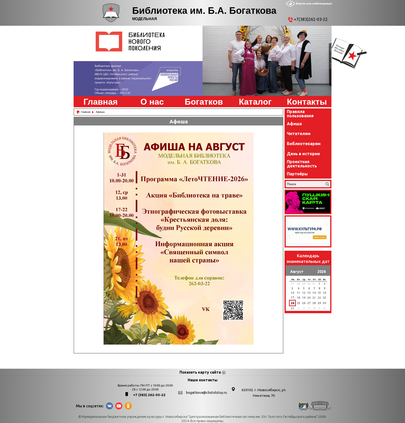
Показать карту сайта (200, 372)
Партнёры (297, 173)
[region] (138, 61)
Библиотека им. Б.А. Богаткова (204, 10)
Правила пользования (300, 113)
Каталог (255, 102)
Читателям (299, 133)
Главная (100, 102)
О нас (152, 102)
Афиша (294, 123)
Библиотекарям (304, 143)
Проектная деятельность (302, 163)
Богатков (204, 102)
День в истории (303, 153)
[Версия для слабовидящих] (290, 6)
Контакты (307, 102)
